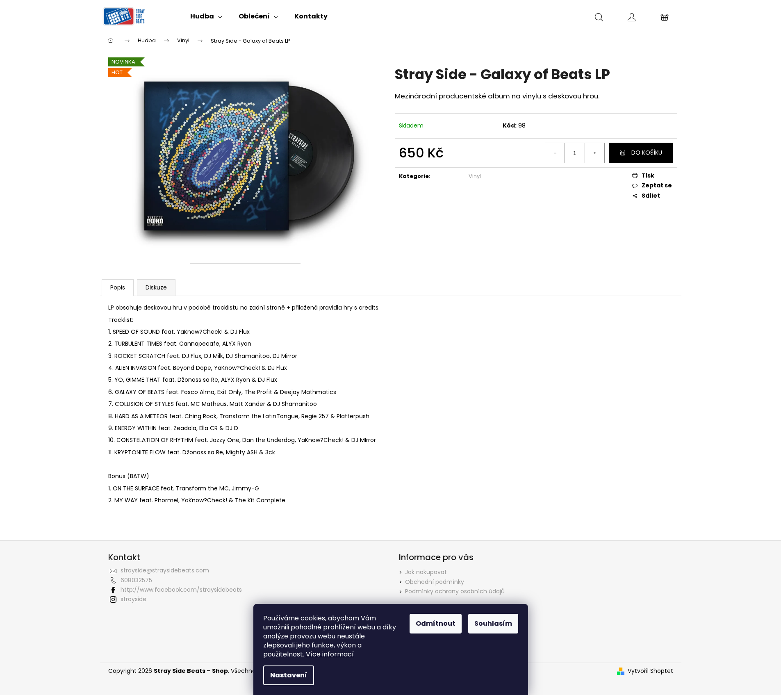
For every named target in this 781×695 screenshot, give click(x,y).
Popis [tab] (117, 287)
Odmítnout (435, 623)
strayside (133, 599)
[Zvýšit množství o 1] (594, 153)
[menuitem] (206, 16)
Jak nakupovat (426, 572)
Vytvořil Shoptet (650, 671)
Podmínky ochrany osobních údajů (455, 591)
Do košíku (646, 152)
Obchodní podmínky (434, 582)
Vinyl (475, 176)
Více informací (330, 654)
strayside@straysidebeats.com (165, 570)
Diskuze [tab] (156, 287)
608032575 (136, 580)
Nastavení (288, 675)
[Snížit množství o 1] (555, 153)
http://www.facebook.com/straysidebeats (181, 590)
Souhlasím (493, 623)
